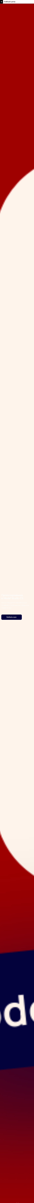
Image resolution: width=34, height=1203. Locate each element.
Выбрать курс (12, 617)
